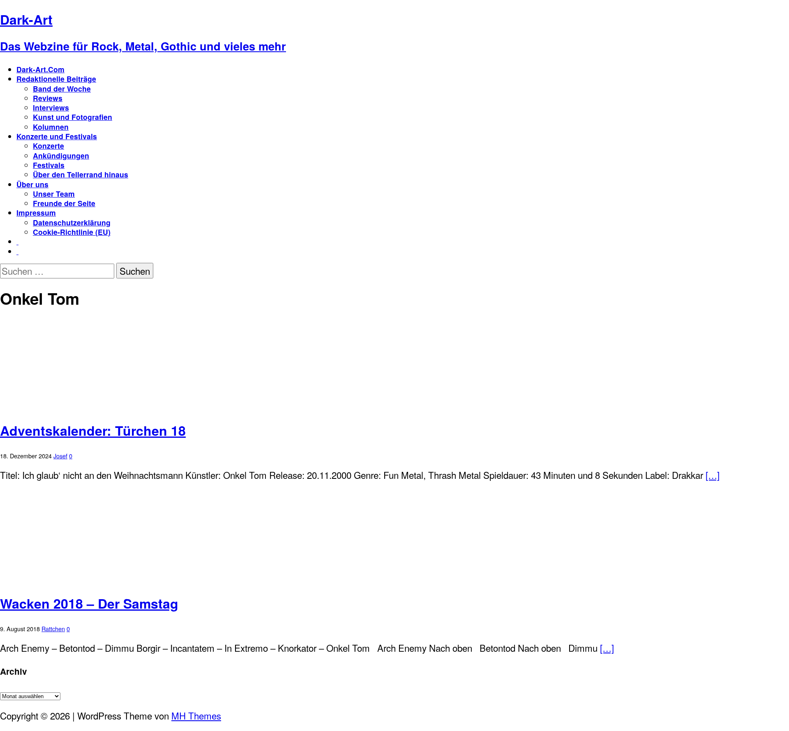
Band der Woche (62, 88)
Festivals (49, 165)
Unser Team (54, 193)
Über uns (32, 184)
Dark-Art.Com (40, 69)
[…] (713, 474)
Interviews (51, 107)
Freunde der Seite (64, 203)
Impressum (36, 212)
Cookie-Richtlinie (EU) (72, 232)
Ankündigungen (61, 155)
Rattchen (53, 628)
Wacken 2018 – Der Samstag (89, 603)
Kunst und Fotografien (72, 117)
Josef (60, 455)
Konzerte (48, 145)
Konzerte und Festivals (56, 136)
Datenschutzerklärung (72, 222)
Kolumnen (51, 127)
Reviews (47, 98)
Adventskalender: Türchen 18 (93, 430)
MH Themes (196, 715)
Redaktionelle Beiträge (56, 79)
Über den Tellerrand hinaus (80, 174)
